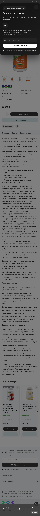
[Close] (36, 7)
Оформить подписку (20, 45)
